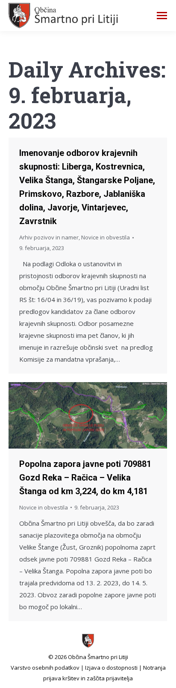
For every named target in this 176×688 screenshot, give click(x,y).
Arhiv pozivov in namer (49, 237)
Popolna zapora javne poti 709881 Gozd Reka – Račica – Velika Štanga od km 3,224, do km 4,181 (85, 477)
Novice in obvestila (105, 237)
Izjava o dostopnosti (111, 667)
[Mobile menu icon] (161, 15)
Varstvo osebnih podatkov (45, 667)
